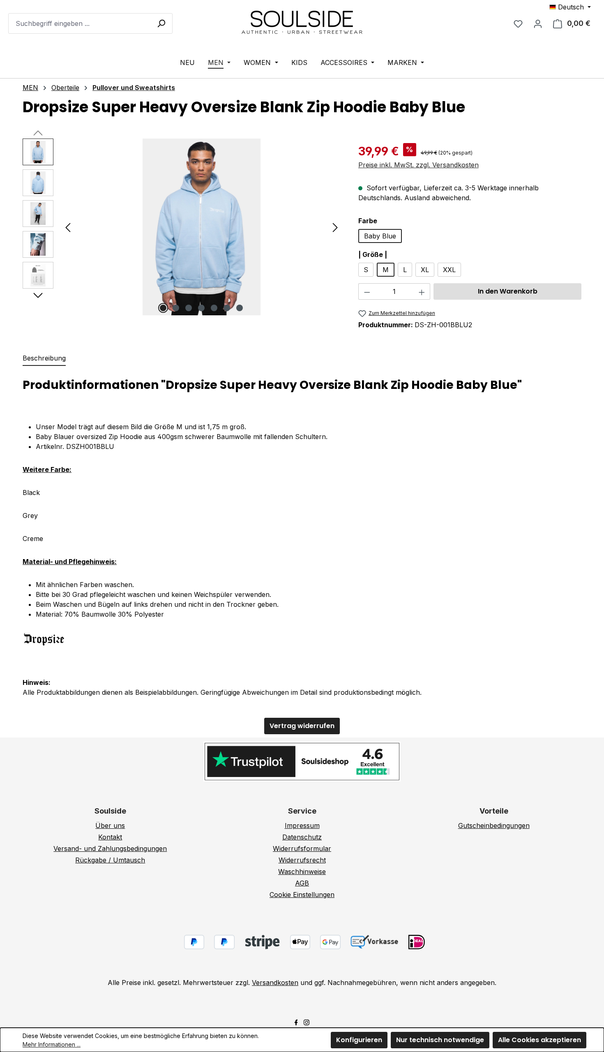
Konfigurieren (359, 1040)
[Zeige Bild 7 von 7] (239, 308)
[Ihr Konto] (538, 23)
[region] (182, 227)
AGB (302, 883)
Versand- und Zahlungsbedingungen (110, 848)
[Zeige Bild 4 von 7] (201, 308)
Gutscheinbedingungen (494, 825)
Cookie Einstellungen (302, 894)
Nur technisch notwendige (440, 1040)
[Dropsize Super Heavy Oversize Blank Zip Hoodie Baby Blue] (202, 227)
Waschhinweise (302, 871)
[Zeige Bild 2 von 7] (176, 308)
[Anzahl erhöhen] (422, 291)
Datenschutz (302, 837)
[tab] (44, 358)
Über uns (110, 825)
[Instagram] (306, 1021)
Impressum (302, 825)
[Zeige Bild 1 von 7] (163, 308)
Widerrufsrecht (302, 860)
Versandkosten (275, 982)
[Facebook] (296, 1021)
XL (425, 270)
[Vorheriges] (68, 227)
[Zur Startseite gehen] (302, 21)
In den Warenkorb (507, 291)
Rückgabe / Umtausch (110, 860)
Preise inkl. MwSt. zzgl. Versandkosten (418, 165)
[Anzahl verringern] (367, 291)
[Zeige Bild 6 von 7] (227, 308)
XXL (449, 270)
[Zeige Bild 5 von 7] (214, 308)
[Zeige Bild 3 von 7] (188, 308)
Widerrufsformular (302, 848)
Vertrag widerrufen (302, 726)
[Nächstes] (335, 227)
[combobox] (90, 23)
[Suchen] (161, 23)
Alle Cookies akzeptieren (539, 1040)
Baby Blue (380, 236)
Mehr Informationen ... (52, 1044)
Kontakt (110, 837)
